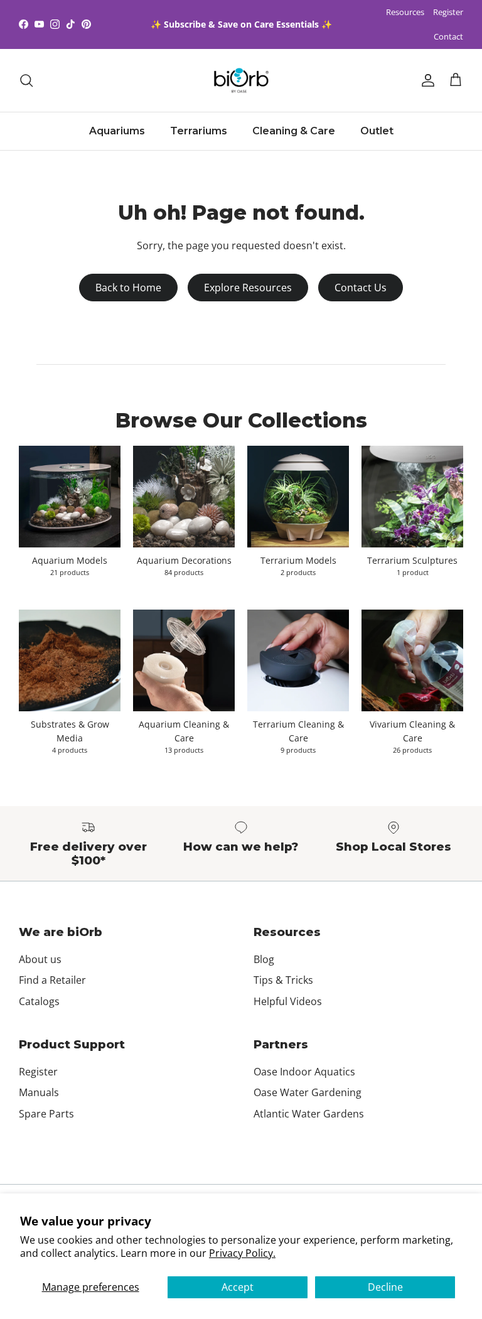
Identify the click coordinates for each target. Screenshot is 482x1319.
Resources (405, 12)
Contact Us (361, 287)
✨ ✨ (241, 24)
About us (40, 959)
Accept (238, 1287)
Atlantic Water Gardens (309, 1114)
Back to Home (128, 287)
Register (448, 12)
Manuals (39, 1092)
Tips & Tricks (283, 980)
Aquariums (117, 131)
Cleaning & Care (293, 131)
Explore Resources (248, 287)
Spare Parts (46, 1114)
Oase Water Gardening (308, 1092)
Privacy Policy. (242, 1253)
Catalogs (39, 1001)
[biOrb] (241, 80)
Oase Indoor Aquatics (304, 1072)
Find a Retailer (52, 980)
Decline (385, 1287)
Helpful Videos (288, 1001)
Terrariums (198, 131)
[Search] (26, 80)
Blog (264, 959)
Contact (448, 36)
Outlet (377, 131)
